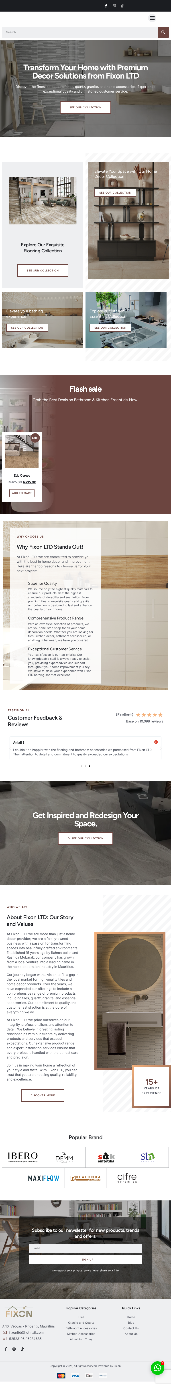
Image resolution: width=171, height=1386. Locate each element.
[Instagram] (114, 5)
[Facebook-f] (106, 5)
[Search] (163, 32)
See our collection (115, 192)
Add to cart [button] (22, 493)
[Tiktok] (122, 5)
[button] (152, 18)
